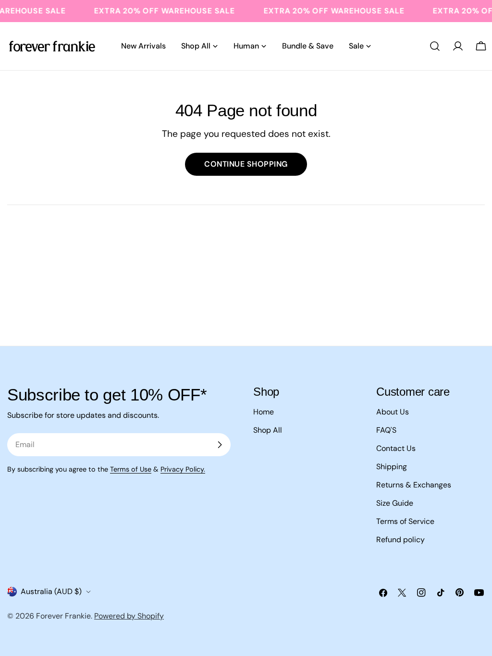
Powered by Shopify (129, 616)
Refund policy (400, 540)
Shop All (267, 430)
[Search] (434, 46)
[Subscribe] (219, 445)
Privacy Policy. (182, 469)
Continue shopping (245, 164)
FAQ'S (386, 430)
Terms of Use (130, 469)
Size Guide (394, 503)
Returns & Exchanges (413, 485)
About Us (392, 412)
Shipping (391, 467)
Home (263, 412)
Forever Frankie (63, 616)
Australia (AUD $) (51, 591)
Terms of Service (405, 521)
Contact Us (396, 448)
